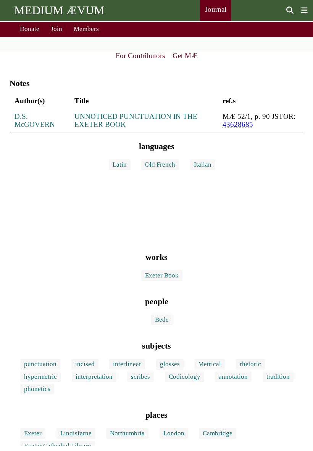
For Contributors (140, 56)
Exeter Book (162, 275)
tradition (278, 376)
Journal (215, 9)
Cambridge (217, 433)
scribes (140, 376)
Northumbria (127, 433)
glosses (170, 364)
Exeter (33, 433)
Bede (162, 319)
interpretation (94, 376)
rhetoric (250, 364)
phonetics (37, 389)
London (173, 433)
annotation (233, 376)
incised (85, 364)
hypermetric (40, 376)
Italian (202, 164)
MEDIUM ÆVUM (59, 10)
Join (56, 28)
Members (86, 28)
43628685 (238, 124)
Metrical (209, 364)
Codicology (184, 376)
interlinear (127, 364)
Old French (160, 164)
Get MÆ (185, 56)
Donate (29, 28)
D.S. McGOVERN (35, 120)
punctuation (40, 364)
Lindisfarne (76, 433)
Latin (120, 164)
